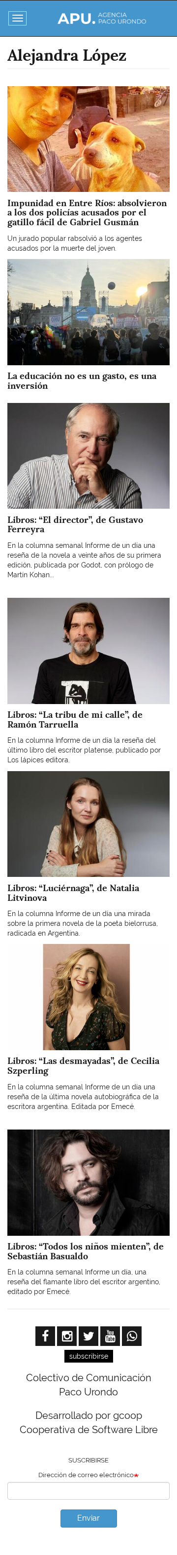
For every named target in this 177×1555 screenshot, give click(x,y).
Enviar (88, 1518)
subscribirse (88, 1356)
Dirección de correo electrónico (86, 1475)
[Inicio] (102, 18)
